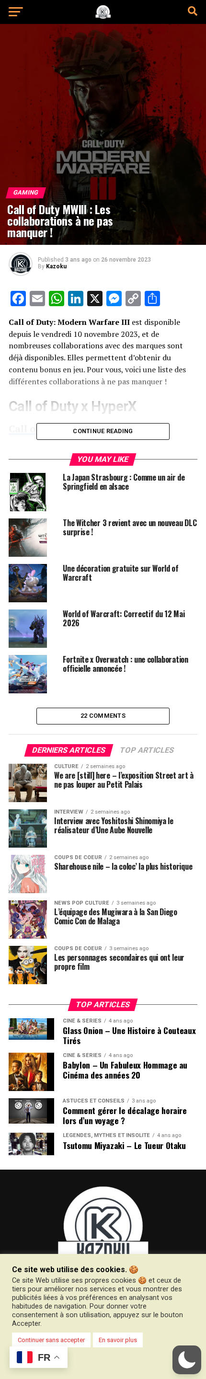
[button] (186, 1359)
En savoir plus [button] (118, 1340)
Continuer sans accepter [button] (51, 1340)
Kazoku (56, 266)
